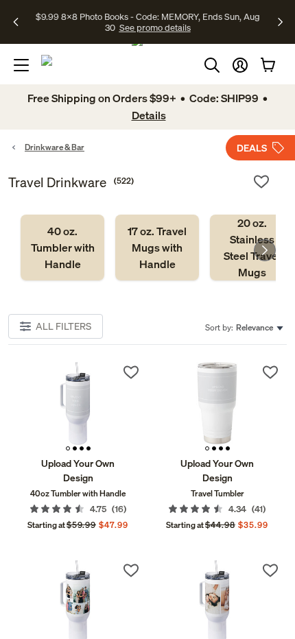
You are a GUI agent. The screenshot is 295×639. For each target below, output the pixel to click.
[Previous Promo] (20, 22)
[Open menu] (21, 65)
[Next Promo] (280, 22)
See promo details (155, 27)
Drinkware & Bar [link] (54, 147)
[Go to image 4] (88, 448)
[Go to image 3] (82, 448)
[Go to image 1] (68, 448)
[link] (62, 247)
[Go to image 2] (75, 448)
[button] (240, 65)
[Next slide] (265, 250)
